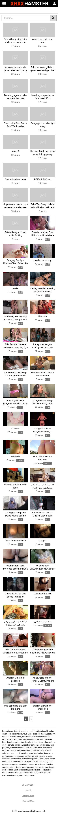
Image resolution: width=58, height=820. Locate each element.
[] (53, 18)
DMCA (28, 790)
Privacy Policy (28, 796)
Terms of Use (28, 801)
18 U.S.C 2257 (28, 785)
